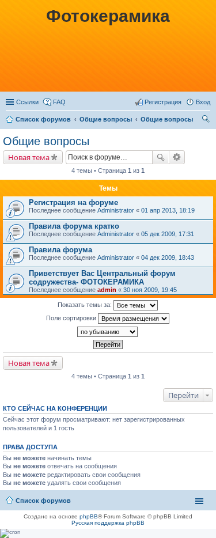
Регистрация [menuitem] (163, 101)
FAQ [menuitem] (59, 101)
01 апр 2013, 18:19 (168, 210)
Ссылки (27, 101)
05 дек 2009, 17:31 (167, 233)
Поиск (160, 157)
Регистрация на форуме (73, 202)
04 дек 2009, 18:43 (167, 257)
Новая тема (29, 157)
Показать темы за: (85, 304)
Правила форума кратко (74, 226)
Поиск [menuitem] (206, 120)
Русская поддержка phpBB (108, 523)
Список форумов (43, 119)
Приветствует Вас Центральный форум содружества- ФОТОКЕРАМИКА (102, 277)
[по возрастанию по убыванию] (108, 332)
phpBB (88, 516)
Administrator (115, 210)
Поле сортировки (72, 318)
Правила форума (60, 249)
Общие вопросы (105, 119)
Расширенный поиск (177, 157)
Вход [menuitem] (203, 101)
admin (106, 289)
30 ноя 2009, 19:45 (150, 289)
